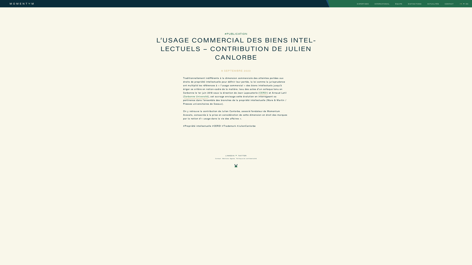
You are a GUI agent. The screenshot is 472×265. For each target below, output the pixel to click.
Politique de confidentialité (246, 158)
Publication (237, 33)
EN (467, 4)
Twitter (242, 155)
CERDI (263, 92)
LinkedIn (230, 155)
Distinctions (414, 4)
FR (461, 4)
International (382, 4)
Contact (449, 4)
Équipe (398, 4)
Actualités (433, 4)
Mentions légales (228, 158)
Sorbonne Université (196, 96)
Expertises (363, 4)
